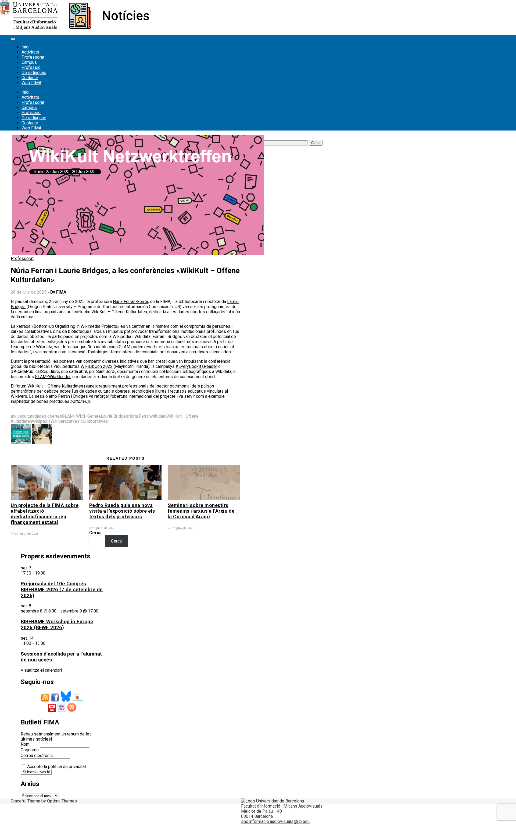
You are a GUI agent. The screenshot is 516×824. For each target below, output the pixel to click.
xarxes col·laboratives (87, 421)
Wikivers (59, 421)
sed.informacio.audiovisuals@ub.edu (275, 821)
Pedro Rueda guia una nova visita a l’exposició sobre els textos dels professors (122, 510)
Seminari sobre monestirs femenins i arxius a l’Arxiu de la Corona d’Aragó (201, 510)
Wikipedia (41, 421)
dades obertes (48, 416)
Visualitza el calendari (41, 670)
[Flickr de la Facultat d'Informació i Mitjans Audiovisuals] (61, 710)
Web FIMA (31, 82)
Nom (25, 744)
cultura (28, 416)
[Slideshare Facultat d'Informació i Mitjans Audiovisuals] (77, 700)
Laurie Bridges (114, 416)
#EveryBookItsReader (196, 366)
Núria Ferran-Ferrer (130, 301)
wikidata (158, 416)
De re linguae (34, 72)
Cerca (95, 532)
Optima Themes (62, 801)
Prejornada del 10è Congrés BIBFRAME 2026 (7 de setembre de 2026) (62, 589)
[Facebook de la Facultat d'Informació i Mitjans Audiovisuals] (55, 700)
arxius (16, 416)
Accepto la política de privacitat (56, 766)
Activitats (30, 52)
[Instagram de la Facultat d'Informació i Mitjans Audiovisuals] (71, 710)
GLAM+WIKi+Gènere (81, 416)
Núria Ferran (139, 416)
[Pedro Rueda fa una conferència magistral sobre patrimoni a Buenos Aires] (21, 442)
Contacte (30, 77)
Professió (31, 67)
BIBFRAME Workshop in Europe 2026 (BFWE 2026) (57, 625)
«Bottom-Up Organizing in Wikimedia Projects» (75, 326)
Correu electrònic (37, 755)
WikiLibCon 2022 (97, 366)
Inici (25, 47)
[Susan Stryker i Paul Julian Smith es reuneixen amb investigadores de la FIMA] (42, 442)
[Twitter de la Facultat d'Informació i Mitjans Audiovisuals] (65, 700)
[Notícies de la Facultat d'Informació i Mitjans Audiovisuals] (74, 28)
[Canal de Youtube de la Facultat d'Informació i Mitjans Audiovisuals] (52, 710)
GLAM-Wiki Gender (52, 376)
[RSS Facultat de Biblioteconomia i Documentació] (45, 700)
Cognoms (30, 749)
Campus (29, 62)
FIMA (61, 292)
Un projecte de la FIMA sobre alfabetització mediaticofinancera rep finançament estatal (44, 513)
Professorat (33, 57)
